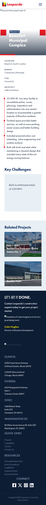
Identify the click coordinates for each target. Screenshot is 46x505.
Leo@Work (9, 467)
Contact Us (9, 449)
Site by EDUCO (23, 500)
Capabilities (9, 443)
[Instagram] (26, 485)
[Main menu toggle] (40, 4)
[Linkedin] (31, 485)
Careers (7, 446)
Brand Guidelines (11, 464)
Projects (14, 32)
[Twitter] (20, 485)
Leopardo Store (11, 471)
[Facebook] (14, 485)
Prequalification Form (13, 461)
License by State (11, 474)
